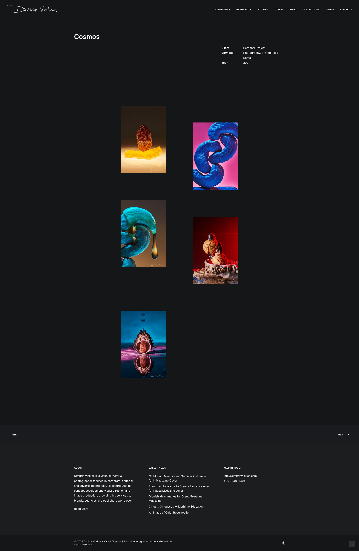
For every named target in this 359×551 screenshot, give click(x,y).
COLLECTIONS (311, 9)
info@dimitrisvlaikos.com (240, 476)
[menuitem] (224, 9)
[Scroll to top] (352, 543)
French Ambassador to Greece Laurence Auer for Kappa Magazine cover (179, 488)
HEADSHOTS (243, 9)
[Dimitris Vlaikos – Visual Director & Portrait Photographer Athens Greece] (32, 9)
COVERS (279, 9)
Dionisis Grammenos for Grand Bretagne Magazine (175, 498)
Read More (81, 509)
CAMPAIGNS (222, 9)
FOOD (293, 9)
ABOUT (330, 9)
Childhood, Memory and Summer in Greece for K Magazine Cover (177, 478)
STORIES (262, 9)
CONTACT (346, 9)
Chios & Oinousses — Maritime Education (176, 506)
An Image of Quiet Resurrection (169, 512)
